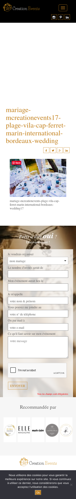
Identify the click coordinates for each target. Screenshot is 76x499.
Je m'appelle (15, 294)
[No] (71, 485)
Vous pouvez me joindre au (24, 307)
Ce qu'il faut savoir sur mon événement (31, 333)
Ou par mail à (16, 320)
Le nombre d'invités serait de (25, 267)
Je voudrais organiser (21, 254)
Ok (38, 492)
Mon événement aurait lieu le (25, 281)
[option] (10, 430)
